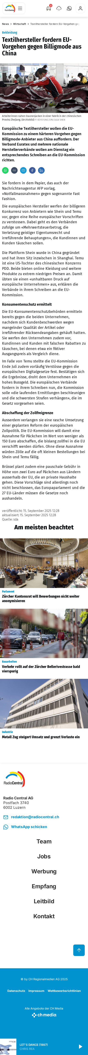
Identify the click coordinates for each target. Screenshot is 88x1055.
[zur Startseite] (10, 8)
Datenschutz (16, 990)
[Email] (23, 170)
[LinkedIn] (41, 170)
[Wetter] (59, 8)
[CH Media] (44, 1014)
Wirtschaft (19, 23)
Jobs (44, 856)
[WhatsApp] (5, 170)
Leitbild (44, 901)
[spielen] (80, 1047)
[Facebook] (32, 170)
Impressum (36, 990)
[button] (69, 8)
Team (44, 841)
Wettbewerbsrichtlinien (64, 990)
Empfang (44, 886)
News (5, 23)
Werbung (44, 871)
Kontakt (43, 916)
